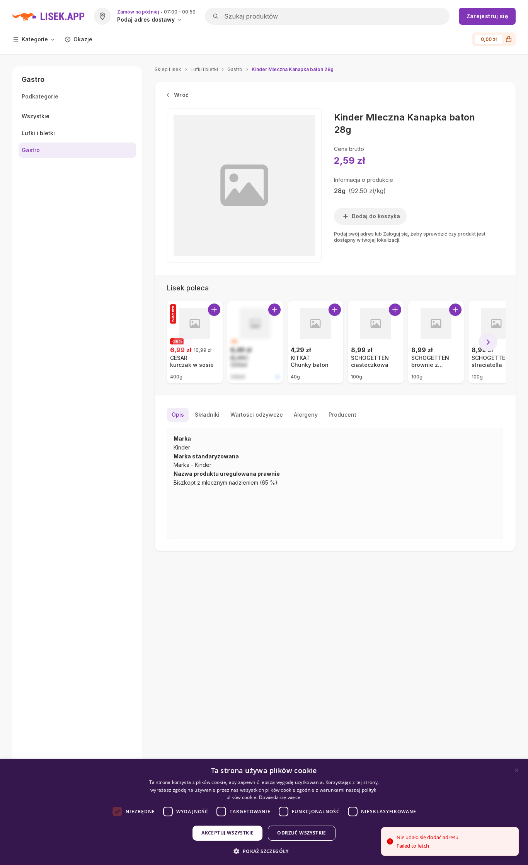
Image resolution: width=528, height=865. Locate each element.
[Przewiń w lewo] (182, 342)
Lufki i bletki (204, 69)
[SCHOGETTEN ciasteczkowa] (376, 342)
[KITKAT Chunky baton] (315, 342)
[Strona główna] (48, 16)
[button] (263, 851)
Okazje (82, 39)
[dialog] (264, 812)
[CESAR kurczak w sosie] (195, 342)
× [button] (516, 770)
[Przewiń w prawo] (488, 342)
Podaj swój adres (354, 234)
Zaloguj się (395, 234)
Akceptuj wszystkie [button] (227, 832)
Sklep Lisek (168, 69)
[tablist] (335, 415)
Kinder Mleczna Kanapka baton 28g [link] (293, 69)
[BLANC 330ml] (255, 342)
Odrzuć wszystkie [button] (301, 832)
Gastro (234, 69)
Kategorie (35, 39)
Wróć (181, 95)
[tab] (178, 415)
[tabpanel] (335, 483)
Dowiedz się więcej (280, 797)
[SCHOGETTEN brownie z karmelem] (436, 342)
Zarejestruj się (487, 16)
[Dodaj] (214, 310)
